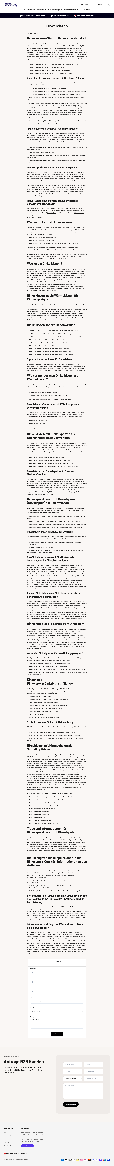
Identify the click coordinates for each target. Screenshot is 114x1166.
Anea (79, 603)
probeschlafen (37, 610)
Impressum (7, 1145)
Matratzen (40, 10)
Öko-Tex (68, 215)
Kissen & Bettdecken (71, 10)
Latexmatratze (60, 284)
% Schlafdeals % (29, 10)
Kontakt (92, 4)
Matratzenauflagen (54, 10)
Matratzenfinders (79, 213)
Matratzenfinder (80, 183)
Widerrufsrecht (8, 1139)
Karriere (6, 1142)
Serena (73, 603)
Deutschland (31, 217)
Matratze (44, 183)
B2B (82, 4)
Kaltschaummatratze (33, 286)
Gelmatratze (69, 284)
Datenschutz (7, 1135)
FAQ (86, 4)
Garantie (49, 612)
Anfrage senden (71, 1104)
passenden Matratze (73, 180)
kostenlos (57, 614)
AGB (5, 1132)
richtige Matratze (65, 185)
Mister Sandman (70, 52)
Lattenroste (86, 10)
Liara (69, 603)
